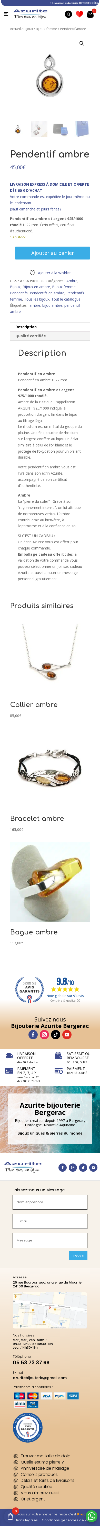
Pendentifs (19, 292)
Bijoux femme (46, 28)
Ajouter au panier (52, 252)
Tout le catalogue (66, 299)
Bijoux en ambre (36, 286)
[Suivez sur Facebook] (33, 1034)
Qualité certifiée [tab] (30, 335)
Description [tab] (26, 326)
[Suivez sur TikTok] (55, 1034)
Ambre (71, 280)
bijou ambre (52, 305)
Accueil (15, 28)
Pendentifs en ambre (47, 292)
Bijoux (28, 28)
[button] (81, 43)
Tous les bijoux (36, 299)
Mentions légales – (25, 1520)
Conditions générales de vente (68, 1520)
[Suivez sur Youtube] (67, 1034)
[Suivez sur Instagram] (44, 1034)
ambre (34, 305)
